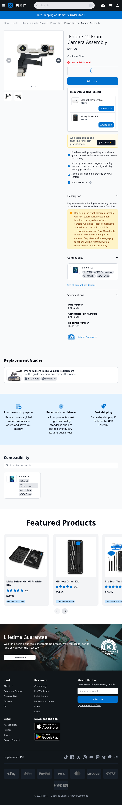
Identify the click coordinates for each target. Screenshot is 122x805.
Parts (15, 22)
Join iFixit (106, 142)
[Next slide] (65, 611)
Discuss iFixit (10, 696)
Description (74, 196)
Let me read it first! (90, 705)
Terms (7, 734)
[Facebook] (72, 757)
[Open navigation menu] (4, 5)
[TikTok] (66, 757)
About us (8, 686)
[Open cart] (110, 5)
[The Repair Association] (116, 757)
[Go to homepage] (18, 5)
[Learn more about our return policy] (90, 182)
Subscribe (98, 699)
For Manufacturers (44, 701)
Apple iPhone (39, 22)
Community (40, 686)
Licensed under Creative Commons (69, 795)
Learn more (20, 657)
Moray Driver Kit (89, 116)
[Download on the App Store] (47, 726)
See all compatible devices (81, 284)
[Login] (117, 5)
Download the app (46, 719)
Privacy (7, 729)
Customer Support (13, 691)
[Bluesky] (103, 757)
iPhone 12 (55, 22)
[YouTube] (91, 757)
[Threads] (110, 757)
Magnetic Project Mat (92, 99)
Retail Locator (41, 696)
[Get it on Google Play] (47, 736)
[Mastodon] (98, 757)
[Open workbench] (103, 5)
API (5, 706)
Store (6, 22)
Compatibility (75, 257)
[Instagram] (85, 757)
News (37, 711)
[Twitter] (79, 757)
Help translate (11, 757)
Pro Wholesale (41, 691)
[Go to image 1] (32, 86)
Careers (8, 701)
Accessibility (10, 724)
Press (37, 706)
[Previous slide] (57, 611)
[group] (9, 60)
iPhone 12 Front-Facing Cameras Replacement (49, 370)
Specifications (75, 295)
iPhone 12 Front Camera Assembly (82, 22)
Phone (25, 22)
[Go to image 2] (35, 86)
